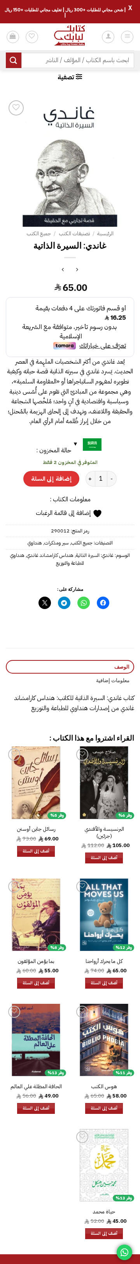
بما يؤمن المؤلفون (36, 961)
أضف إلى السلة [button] (104, 857)
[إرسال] (13, 60)
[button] (127, 37)
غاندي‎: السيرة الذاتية (95, 555)
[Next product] (77, 270)
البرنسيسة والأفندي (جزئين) (104, 832)
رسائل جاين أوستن (36, 829)
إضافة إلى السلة (51, 478)
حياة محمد (104, 1211)
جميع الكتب (38, 233)
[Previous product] (63, 270)
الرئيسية (105, 233)
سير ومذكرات (56, 542)
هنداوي (35, 542)
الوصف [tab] (122, 667)
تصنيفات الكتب (74, 233)
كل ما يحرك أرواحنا (104, 961)
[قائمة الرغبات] (32, 37)
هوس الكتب (104, 1086)
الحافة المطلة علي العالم (36, 1086)
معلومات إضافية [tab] (113, 680)
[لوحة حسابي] (108, 37)
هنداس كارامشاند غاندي (50, 555)
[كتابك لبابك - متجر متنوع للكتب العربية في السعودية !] (70, 37)
